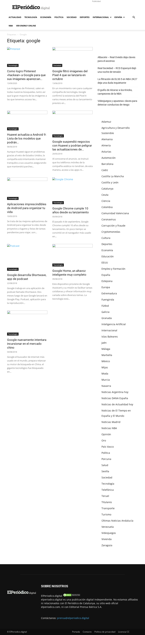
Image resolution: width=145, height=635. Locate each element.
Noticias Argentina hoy (115, 392)
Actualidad (15, 17)
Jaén (104, 342)
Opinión (106, 434)
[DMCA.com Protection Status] (72, 595)
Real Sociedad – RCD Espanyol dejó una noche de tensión (117, 70)
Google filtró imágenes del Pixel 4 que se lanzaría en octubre (70, 75)
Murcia (106, 379)
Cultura (106, 238)
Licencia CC (123, 631)
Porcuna (106, 459)
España (118, 17)
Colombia (107, 207)
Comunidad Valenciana (115, 213)
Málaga (106, 349)
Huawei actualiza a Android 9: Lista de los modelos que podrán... (26, 138)
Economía (45, 17)
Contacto (87, 631)
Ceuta (105, 194)
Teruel (105, 496)
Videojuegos (109, 533)
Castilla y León (110, 182)
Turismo (106, 514)
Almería (106, 145)
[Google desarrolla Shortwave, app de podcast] (27, 257)
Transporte (108, 508)
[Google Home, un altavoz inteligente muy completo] (72, 255)
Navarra (106, 386)
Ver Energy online (26, 25)
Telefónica (108, 489)
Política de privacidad (104, 631)
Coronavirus (109, 219)
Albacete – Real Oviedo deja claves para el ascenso (116, 59)
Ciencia (106, 201)
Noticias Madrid (111, 422)
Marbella (107, 355)
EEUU (105, 262)
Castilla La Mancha (113, 176)
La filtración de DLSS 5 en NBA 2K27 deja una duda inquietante (117, 81)
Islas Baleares (110, 336)
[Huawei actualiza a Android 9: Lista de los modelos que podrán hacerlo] (27, 121)
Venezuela (108, 526)
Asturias (106, 151)
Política (58, 17)
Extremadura (109, 293)
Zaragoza (107, 545)
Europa (106, 287)
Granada (107, 318)
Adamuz (106, 121)
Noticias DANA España (115, 398)
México (106, 361)
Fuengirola (108, 299)
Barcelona (107, 164)
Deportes (84, 17)
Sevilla (105, 471)
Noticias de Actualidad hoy (117, 404)
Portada (76, 631)
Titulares (107, 502)
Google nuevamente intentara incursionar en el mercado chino (26, 343)
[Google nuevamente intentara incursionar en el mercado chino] (27, 323)
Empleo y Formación (113, 268)
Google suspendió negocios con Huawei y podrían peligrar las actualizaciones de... (72, 145)
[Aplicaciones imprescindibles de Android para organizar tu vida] (27, 188)
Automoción (109, 157)
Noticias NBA (109, 428)
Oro (104, 440)
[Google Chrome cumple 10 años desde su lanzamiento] (72, 190)
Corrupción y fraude (113, 225)
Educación (108, 256)
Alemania (107, 139)
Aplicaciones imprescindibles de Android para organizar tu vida (26, 208)
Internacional (101, 17)
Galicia (105, 312)
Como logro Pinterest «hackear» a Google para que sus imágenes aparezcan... (26, 75)
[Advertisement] (96, 7)
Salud (105, 465)
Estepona (107, 281)
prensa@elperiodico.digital (73, 618)
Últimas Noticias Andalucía (117, 520)
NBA (11, 25)
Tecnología (30, 17)
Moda (105, 373)
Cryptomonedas (111, 231)
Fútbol (105, 305)
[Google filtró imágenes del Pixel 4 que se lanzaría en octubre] (72, 57)
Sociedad (72, 17)
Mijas (105, 367)
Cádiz (105, 170)
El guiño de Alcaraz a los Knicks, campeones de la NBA (115, 92)
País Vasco (108, 446)
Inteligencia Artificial (114, 324)
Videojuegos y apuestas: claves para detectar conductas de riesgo (117, 103)
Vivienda (107, 539)
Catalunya (107, 188)
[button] (133, 17)
